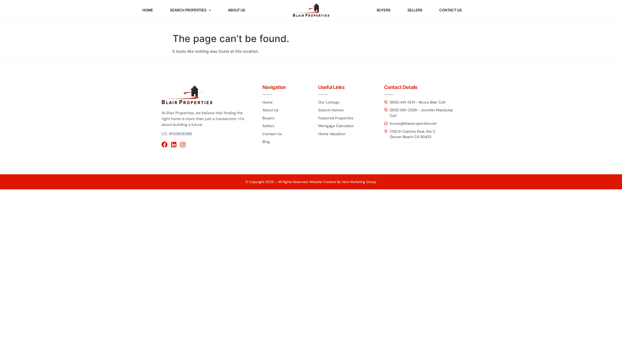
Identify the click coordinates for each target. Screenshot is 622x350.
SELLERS (414, 10)
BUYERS (383, 10)
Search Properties (188, 10)
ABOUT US (236, 10)
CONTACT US (450, 10)
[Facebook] (165, 144)
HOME (147, 10)
